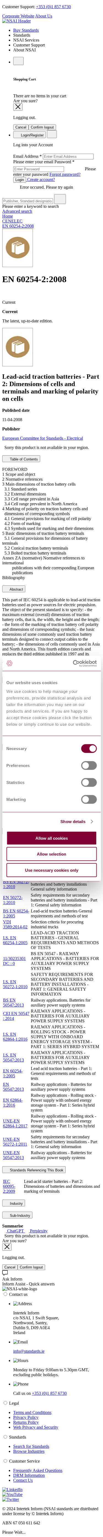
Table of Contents (23, 459)
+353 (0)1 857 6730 (53, 6)
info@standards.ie (28, 1351)
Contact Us (23, 1480)
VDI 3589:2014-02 (15, 924)
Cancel (20, 127)
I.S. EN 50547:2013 (13, 1057)
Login (19, 180)
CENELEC (12, 221)
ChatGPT (15, 1231)
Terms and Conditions (32, 1412)
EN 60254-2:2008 (18, 226)
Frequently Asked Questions (37, 1470)
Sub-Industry (19, 1216)
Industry (16, 1203)
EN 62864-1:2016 (13, 1102)
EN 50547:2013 (13, 1087)
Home (7, 216)
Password (54, 168)
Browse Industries (28, 1451)
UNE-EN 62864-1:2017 (15, 1123)
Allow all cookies (51, 838)
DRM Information (29, 1475)
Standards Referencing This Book (36, 1170)
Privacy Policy (25, 1417)
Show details (72, 821)
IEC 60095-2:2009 (9, 1186)
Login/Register (32, 135)
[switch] (89, 765)
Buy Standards (26, 30)
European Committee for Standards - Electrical (42, 438)
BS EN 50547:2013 (13, 1002)
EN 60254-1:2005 (13, 1073)
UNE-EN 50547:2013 (13, 1155)
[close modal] (18, 107)
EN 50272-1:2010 (13, 900)
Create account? (40, 179)
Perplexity (38, 1231)
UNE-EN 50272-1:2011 (15, 1142)
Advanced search (17, 211)
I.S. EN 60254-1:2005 (15, 940)
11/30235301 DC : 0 (14, 961)
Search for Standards (31, 1446)
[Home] (16, 21)
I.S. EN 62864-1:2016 (15, 1037)
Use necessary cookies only (51, 870)
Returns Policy (26, 1422)
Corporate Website (18, 16)
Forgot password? (64, 174)
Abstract (16, 589)
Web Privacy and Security (35, 1427)
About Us (43, 16)
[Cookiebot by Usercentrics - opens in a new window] (73, 663)
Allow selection (51, 854)
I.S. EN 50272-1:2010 (15, 984)
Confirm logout (42, 127)
